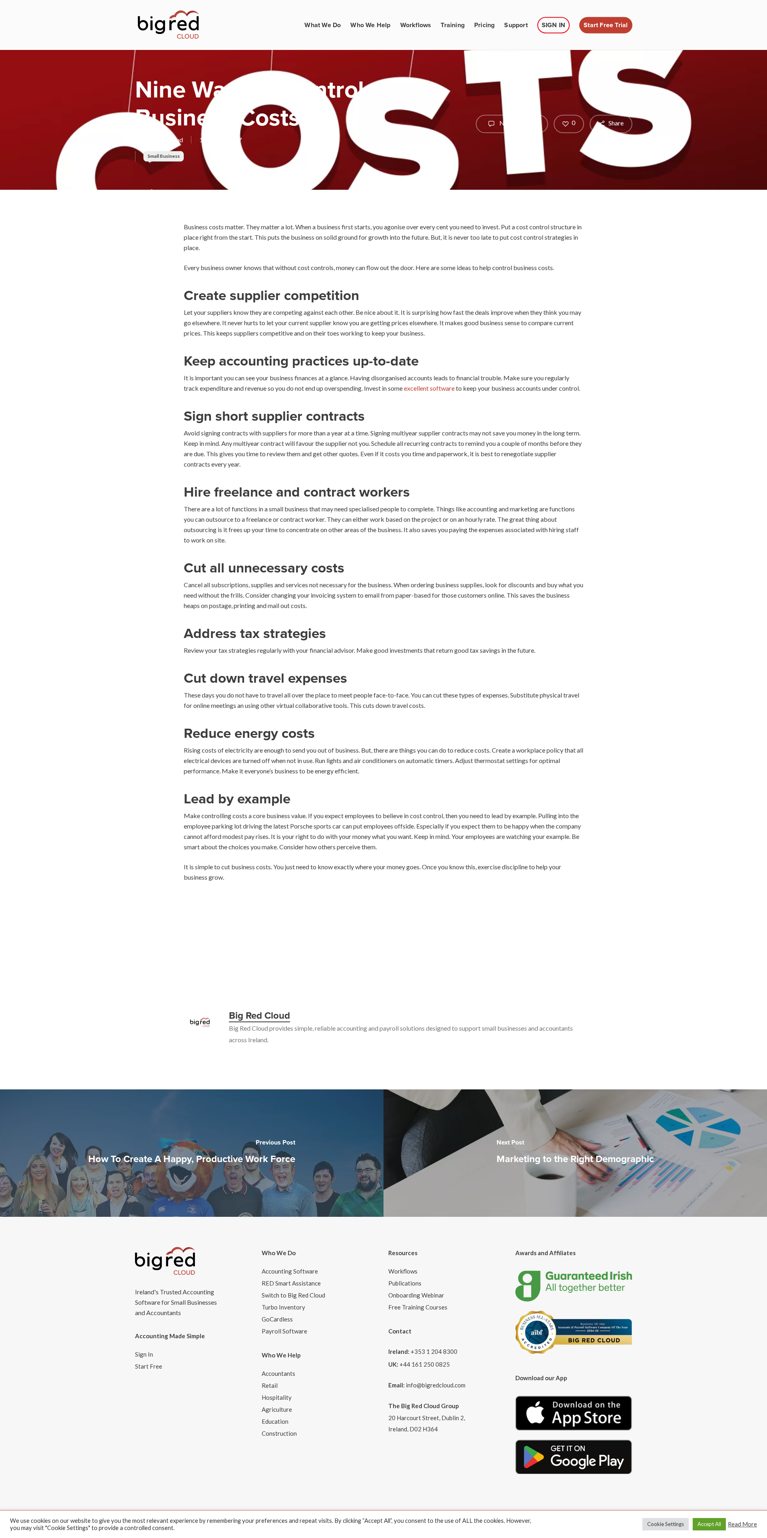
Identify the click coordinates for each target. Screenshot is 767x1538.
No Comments (518, 123)
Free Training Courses (417, 1307)
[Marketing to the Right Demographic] (575, 1153)
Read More (742, 1524)
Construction (279, 1433)
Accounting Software (290, 1271)
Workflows (402, 1271)
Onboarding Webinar (416, 1295)
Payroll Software (284, 1331)
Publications (404, 1283)
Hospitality (277, 1397)
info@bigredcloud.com (435, 1385)
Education (275, 1421)
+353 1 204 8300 (434, 1351)
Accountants (278, 1373)
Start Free (148, 1366)
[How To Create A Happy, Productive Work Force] (192, 1153)
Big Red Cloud (163, 139)
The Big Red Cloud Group (423, 1405)
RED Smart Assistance (291, 1283)
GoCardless (277, 1319)
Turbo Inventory (283, 1307)
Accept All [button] (709, 1524)
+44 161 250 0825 (424, 1364)
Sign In (144, 1354)
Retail (270, 1385)
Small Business (163, 156)
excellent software (429, 388)
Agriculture (277, 1409)
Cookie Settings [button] (665, 1524)
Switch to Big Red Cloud (293, 1295)
